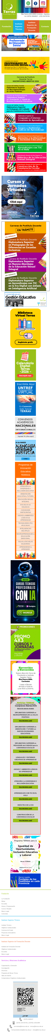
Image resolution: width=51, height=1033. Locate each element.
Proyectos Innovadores (8, 932)
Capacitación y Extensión (9, 965)
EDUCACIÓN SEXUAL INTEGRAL (25, 501)
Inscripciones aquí (25, 721)
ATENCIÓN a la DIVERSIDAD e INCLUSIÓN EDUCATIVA (25, 488)
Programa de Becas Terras (9, 973)
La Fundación (5, 898)
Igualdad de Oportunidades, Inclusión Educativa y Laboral (25, 838)
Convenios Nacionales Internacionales (25, 419)
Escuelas (4, 903)
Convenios (4, 914)
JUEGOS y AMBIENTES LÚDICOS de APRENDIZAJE (26, 518)
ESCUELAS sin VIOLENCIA (25, 506)
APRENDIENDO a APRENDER (25, 548)
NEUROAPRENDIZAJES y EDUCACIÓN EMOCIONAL (25, 536)
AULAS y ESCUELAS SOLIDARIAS (25, 543)
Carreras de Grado (7, 930)
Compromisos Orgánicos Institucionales (13, 978)
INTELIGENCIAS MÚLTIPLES (25, 530)
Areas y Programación (8, 906)
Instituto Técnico (6, 925)
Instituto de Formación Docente (10, 946)
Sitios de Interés (6, 975)
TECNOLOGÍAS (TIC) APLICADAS (25, 524)
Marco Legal (5, 911)
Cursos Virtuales (6, 909)
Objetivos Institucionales (8, 927)
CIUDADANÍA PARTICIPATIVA (25, 511)
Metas (3, 901)
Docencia (4, 970)
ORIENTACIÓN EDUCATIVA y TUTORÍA (25, 495)
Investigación (5, 968)
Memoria (25, 440)
